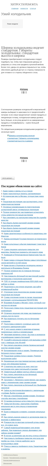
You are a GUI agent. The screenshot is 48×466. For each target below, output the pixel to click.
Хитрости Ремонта (24, 4)
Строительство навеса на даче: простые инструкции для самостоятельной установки (19, 367)
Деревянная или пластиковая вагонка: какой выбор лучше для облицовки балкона (24, 362)
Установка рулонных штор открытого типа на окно (25, 401)
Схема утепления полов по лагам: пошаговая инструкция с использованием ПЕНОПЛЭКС (21, 298)
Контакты (5, 457)
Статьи (33, 8)
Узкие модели (12, 24)
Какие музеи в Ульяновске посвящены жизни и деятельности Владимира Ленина (22, 266)
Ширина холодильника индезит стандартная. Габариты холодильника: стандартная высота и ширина (22, 51)
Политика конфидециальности (11, 460)
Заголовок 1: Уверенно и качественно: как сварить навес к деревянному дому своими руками (23, 381)
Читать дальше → (8, 178)
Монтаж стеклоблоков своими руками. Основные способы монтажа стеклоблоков (23, 397)
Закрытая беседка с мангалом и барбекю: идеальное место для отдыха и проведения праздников (20, 406)
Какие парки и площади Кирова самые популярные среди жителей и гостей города (24, 261)
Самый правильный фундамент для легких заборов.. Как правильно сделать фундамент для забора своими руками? (21, 430)
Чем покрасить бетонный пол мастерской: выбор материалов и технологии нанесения (23, 277)
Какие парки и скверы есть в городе (18, 191)
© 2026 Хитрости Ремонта (10, 455)
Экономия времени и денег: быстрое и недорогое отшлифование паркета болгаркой (23, 335)
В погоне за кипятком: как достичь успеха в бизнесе (25, 435)
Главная (14, 8)
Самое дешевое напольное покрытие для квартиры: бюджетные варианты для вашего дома (22, 250)
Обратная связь (7, 463)
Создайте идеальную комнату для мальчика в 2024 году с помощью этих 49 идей (23, 341)
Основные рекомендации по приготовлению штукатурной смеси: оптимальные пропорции (20, 208)
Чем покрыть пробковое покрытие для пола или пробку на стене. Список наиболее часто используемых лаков (22, 441)
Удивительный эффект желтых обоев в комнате (24, 371)
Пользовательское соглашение (17, 457)
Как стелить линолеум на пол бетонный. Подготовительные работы (19, 375)
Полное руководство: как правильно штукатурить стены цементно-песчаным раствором (22, 213)
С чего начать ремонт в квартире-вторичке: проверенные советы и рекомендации (20, 330)
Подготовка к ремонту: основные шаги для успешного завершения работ (20, 325)
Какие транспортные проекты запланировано (22, 193)
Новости (24, 8)
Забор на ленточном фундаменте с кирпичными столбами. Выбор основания (22, 391)
